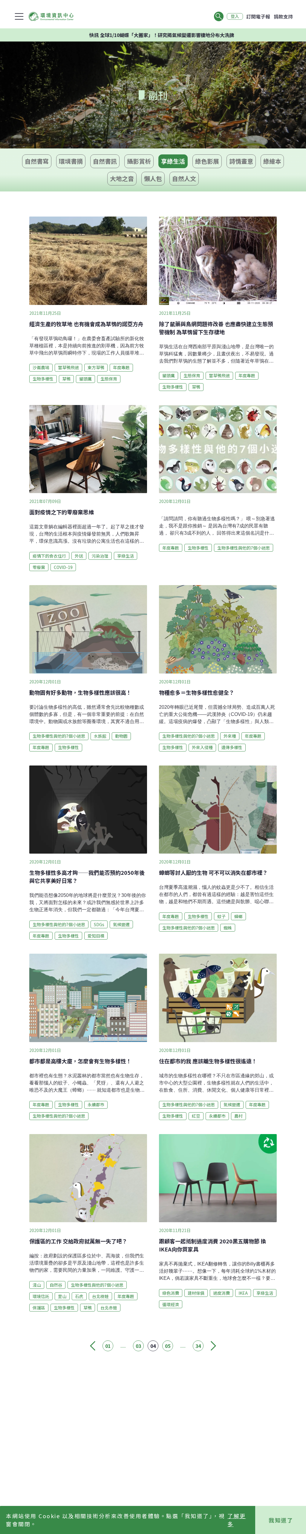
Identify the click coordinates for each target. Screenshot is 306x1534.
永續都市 (96, 1104)
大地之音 (122, 178)
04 (153, 1345)
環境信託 (41, 1296)
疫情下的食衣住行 (49, 556)
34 (198, 1345)
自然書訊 (105, 161)
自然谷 (56, 1285)
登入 (235, 16)
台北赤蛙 (108, 1308)
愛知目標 (96, 936)
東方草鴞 (96, 367)
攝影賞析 (139, 161)
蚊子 (221, 916)
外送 (79, 556)
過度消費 (221, 1293)
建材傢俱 (196, 1293)
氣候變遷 (121, 924)
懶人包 (153, 178)
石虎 (79, 1296)
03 (138, 1345)
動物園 (121, 736)
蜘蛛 (228, 928)
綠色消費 (170, 1293)
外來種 (230, 736)
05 (167, 1345)
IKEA (243, 1293)
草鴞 (66, 379)
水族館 (100, 736)
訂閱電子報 (258, 16)
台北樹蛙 (100, 1296)
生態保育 (108, 379)
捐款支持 (283, 16)
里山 (62, 1296)
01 (108, 1345)
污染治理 (100, 556)
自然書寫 (37, 161)
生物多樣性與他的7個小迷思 (243, 548)
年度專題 (121, 367)
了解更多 (236, 1520)
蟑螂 (238, 916)
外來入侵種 (202, 747)
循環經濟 (170, 1304)
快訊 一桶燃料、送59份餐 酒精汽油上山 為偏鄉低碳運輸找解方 (173, 35)
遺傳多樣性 (231, 747)
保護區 (39, 1308)
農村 (238, 1116)
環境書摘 (71, 161)
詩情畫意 (241, 161)
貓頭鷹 (85, 379)
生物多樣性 (43, 379)
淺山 (37, 1285)
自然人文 (184, 178)
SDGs (99, 924)
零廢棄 (39, 567)
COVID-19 (63, 567)
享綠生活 (173, 161)
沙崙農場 (41, 367)
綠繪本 (272, 161)
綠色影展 (207, 161)
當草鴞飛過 (68, 367)
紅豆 (196, 1116)
